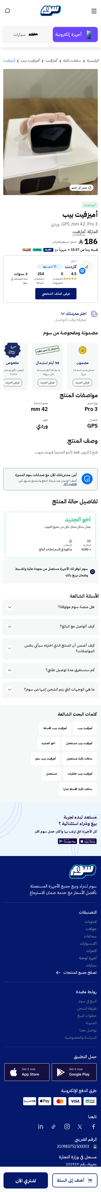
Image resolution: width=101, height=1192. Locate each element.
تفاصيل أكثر (70, 484)
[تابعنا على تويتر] (80, 1126)
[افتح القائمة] (93, 11)
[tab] (75, 34)
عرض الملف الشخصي (56, 293)
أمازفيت (78, 231)
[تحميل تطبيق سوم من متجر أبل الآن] (88, 841)
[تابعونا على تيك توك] (53, 1126)
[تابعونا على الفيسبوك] (93, 1126)
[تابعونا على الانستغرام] (67, 1126)
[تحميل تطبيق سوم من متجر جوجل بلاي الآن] (68, 841)
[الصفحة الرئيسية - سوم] (51, 10)
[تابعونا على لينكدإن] (40, 1126)
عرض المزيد (82, 382)
